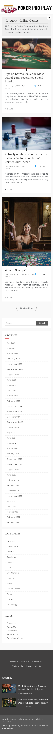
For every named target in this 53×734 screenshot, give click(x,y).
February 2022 (13, 517)
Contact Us (12, 623)
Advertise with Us (15, 638)
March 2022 (12, 512)
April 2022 (11, 506)
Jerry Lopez (29, 86)
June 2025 (11, 380)
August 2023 (13, 469)
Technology (12, 604)
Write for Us (12, 634)
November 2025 (14, 364)
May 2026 (11, 348)
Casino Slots (12, 546)
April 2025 (11, 390)
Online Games (13, 589)
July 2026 (11, 343)
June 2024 (12, 438)
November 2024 (14, 411)
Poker (10, 594)
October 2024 (13, 417)
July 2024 (11, 433)
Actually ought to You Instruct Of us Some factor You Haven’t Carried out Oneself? (26, 158)
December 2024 (14, 406)
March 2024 (12, 448)
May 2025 (11, 385)
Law (9, 567)
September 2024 (15, 422)
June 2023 (11, 475)
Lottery (10, 578)
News (9, 583)
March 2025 (12, 396)
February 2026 (13, 359)
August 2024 (13, 427)
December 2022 (14, 491)
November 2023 (14, 464)
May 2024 (11, 443)
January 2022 (13, 522)
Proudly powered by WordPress (16, 726)
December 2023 (14, 459)
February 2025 (13, 401)
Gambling (11, 557)
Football (10, 552)
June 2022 (11, 501)
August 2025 (13, 374)
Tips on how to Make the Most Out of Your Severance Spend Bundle (24, 77)
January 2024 (13, 454)
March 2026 (12, 353)
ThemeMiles (7, 728)
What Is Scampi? (15, 270)
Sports (10, 599)
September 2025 (15, 369)
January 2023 (13, 485)
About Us (11, 627)
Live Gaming (13, 573)
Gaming (10, 562)
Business (11, 541)
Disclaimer (12, 630)
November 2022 (14, 496)
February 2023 (13, 480)
